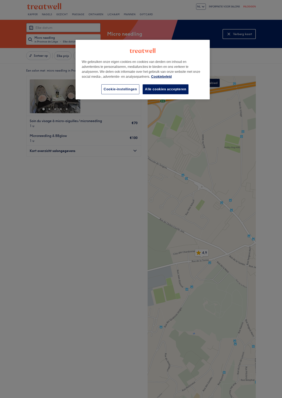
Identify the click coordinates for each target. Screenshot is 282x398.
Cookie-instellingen (120, 89)
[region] (143, 69)
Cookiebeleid (161, 76)
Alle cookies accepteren (165, 89)
